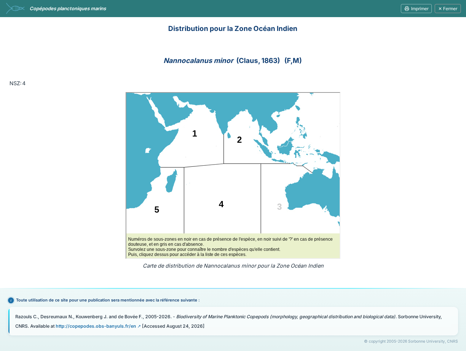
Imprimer (420, 8)
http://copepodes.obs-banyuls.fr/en (96, 326)
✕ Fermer (447, 8)
